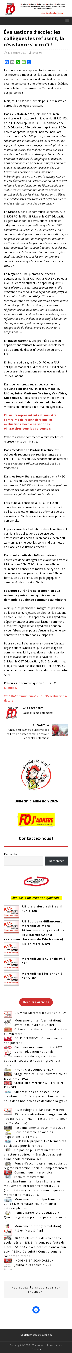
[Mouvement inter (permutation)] (8, 1226)
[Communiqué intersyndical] (8, 1172)
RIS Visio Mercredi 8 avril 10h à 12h (40, 1013)
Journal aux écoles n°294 (32, 1265)
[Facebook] (36, 1309)
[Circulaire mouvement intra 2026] (8, 1047)
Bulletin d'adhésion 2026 (36, 801)
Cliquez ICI (11, 688)
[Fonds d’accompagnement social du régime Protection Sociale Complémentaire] (8, 1163)
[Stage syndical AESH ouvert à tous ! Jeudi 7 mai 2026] (8, 1074)
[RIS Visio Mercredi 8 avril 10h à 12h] (11, 911)
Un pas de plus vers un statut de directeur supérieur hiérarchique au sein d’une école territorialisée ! (33, 1154)
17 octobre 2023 (17, 53)
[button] (66, 20)
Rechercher (11, 854)
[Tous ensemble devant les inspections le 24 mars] (8, 1132)
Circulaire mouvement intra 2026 (38, 1047)
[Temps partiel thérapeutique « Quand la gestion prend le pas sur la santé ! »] (8, 1212)
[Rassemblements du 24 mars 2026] (8, 1128)
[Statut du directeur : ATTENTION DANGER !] (8, 1083)
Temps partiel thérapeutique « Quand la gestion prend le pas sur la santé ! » (35, 1217)
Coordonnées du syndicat (36, 1334)
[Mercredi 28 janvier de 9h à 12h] (11, 964)
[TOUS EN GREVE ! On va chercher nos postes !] (8, 1038)
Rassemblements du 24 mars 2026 (39, 1128)
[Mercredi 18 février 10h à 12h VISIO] (11, 979)
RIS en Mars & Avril (37, 944)
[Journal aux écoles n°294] (8, 1266)
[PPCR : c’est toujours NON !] (8, 1069)
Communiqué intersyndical (33, 1172)
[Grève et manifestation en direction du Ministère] (8, 1029)
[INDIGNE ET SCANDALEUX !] (8, 1260)
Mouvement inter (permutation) (37, 1226)
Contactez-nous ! (36, 838)
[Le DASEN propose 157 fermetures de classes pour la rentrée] (8, 1141)
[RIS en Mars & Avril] (11, 949)
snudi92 (37, 53)
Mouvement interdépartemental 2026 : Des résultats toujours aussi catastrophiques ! (32, 1203)
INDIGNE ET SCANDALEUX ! (34, 1260)
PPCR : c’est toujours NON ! (35, 1069)
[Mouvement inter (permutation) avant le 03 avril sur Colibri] (8, 1022)
